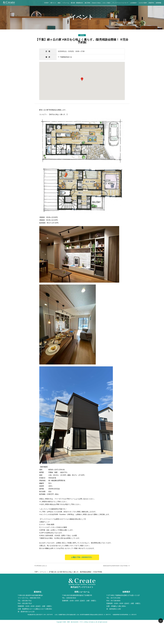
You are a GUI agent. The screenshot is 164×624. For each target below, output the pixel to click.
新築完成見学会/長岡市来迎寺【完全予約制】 (116, 565)
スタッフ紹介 (106, 3)
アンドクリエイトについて (120, 3)
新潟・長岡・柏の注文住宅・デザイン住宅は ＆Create (78, 622)
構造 (59, 3)
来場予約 (151, 3)
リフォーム (65, 3)
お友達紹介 (133, 3)
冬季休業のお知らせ (41, 565)
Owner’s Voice (96, 3)
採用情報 (158, 3)
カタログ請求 (143, 3)
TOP (36, 572)
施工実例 (87, 3)
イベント (43, 572)
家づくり (53, 3)
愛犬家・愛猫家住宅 (77, 3)
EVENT (46, 3)
